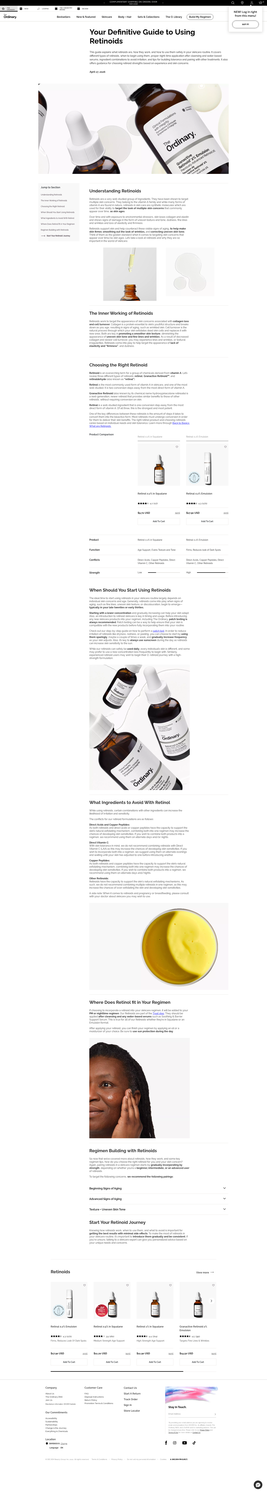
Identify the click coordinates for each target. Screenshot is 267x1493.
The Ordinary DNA (54, 1397)
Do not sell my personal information (141, 1459)
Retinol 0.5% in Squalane (108, 1326)
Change (64, 1444)
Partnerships (51, 1425)
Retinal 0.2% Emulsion (199, 493)
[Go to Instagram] (174, 1442)
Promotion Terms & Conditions (99, 1403)
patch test (158, 630)
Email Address (174, 1414)
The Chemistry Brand (66, 9)
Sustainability (51, 1421)
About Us (49, 1393)
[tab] (60, 1271)
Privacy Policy (205, 1430)
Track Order (131, 1399)
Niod (26, 9)
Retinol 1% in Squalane (150, 1326)
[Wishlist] (177, 445)
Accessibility (51, 1418)
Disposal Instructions (94, 1397)
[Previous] (104, 2)
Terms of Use (173, 1432)
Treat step (158, 1013)
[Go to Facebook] (166, 1442)
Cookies (163, 1459)
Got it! (245, 24)
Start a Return (132, 1393)
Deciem (85, 9)
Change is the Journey (55, 1428)
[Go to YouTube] (184, 1442)
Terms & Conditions (99, 1459)
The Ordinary (11, 9)
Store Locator (132, 1410)
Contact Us (196, 1432)
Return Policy (91, 1400)
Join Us (48, 1400)
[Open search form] (233, 3)
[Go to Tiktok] (194, 1442)
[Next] (162, 2)
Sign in (128, 1405)
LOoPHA (45, 9)
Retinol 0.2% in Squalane (152, 493)
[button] (86, 17)
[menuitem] (9, 9)
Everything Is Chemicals (56, 1431)
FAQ (87, 1393)
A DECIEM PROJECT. (179, 1459)
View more (202, 1272)
